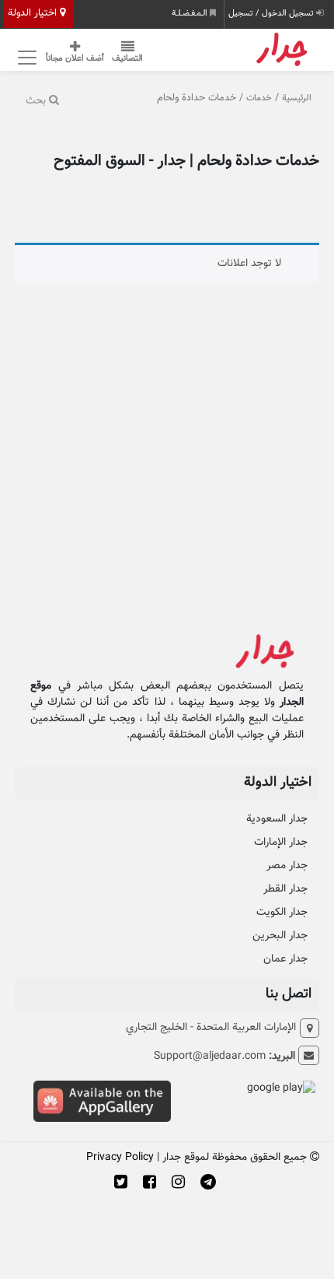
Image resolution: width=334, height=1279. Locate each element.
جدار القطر (285, 889)
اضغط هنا (217, 108)
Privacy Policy (120, 1157)
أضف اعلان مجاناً (75, 58)
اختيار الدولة (34, 13)
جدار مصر (287, 865)
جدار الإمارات (281, 842)
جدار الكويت (282, 912)
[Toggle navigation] (24, 57)
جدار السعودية (277, 819)
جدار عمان (285, 959)
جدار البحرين (280, 935)
